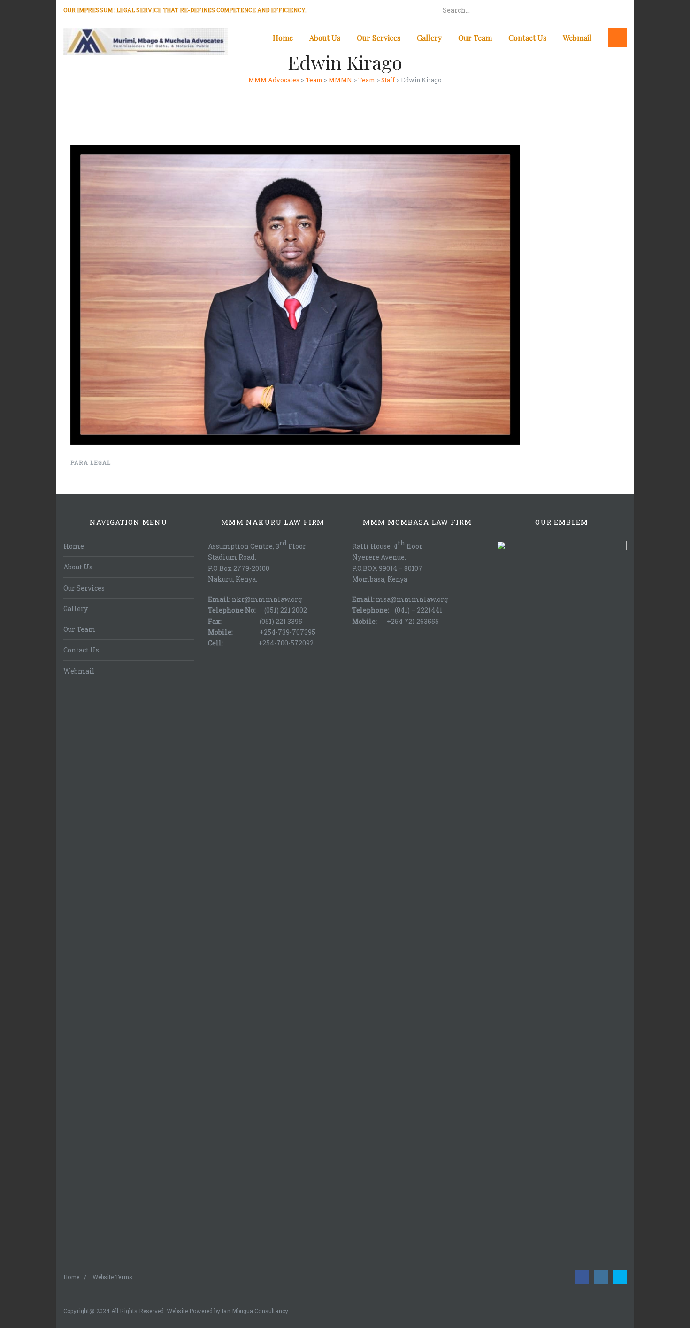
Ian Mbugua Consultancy (255, 1310)
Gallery (429, 38)
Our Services (378, 38)
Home (283, 38)
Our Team (475, 38)
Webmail (577, 38)
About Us (324, 38)
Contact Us (527, 38)
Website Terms (112, 1277)
